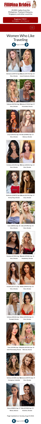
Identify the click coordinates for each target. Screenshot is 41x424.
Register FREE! (20, 20)
